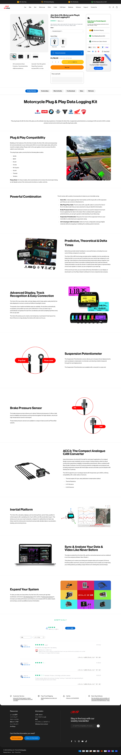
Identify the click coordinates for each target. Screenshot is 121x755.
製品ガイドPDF (14, 721)
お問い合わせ (39, 714)
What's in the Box (57, 91)
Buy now (67, 67)
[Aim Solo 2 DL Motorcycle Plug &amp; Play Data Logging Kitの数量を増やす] (58, 62)
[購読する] (98, 726)
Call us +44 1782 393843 (32, 738)
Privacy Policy (18, 752)
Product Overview (31, 91)
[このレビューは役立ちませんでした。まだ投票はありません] (99, 657)
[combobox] (26, 637)
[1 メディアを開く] (29, 33)
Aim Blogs (12, 726)
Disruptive (23, 750)
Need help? (106, 51)
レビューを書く (70, 628)
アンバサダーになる (40, 717)
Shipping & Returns (7, 752)
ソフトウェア (13, 717)
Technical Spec (45, 91)
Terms (13, 752)
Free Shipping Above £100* (100, 2)
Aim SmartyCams (28, 597)
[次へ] (45, 36)
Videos (81, 91)
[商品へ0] (13, 56)
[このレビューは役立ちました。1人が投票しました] (96, 684)
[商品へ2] (21, 56)
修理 (36, 719)
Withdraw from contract (41, 724)
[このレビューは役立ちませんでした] (99, 670)
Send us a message (16, 738)
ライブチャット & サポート (42, 721)
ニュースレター (14, 724)
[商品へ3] (28, 56)
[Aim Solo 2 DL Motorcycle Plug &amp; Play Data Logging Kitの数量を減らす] (52, 62)
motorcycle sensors (47, 597)
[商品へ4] (35, 56)
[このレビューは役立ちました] (96, 657)
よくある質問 (13, 714)
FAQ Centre (91, 91)
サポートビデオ (14, 719)
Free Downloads (71, 91)
